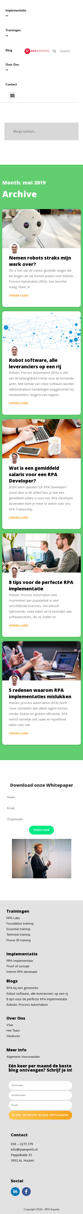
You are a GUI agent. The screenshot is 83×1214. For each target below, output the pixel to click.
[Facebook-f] (26, 1191)
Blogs (12, 981)
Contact (11, 84)
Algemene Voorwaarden (23, 1057)
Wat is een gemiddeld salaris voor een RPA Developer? (34, 474)
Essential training (18, 929)
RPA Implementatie (19, 961)
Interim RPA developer (21, 972)
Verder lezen (18, 295)
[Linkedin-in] (15, 1191)
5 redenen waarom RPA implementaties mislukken (40, 693)
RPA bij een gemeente (22, 988)
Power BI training (18, 940)
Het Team (13, 1030)
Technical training (18, 934)
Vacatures (13, 1036)
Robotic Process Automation (27, 1004)
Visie (9, 1025)
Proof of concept (17, 966)
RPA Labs (13, 918)
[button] (12, 95)
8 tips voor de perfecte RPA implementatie (41, 585)
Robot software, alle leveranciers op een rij (35, 363)
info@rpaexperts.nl (24, 1149)
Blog (9, 50)
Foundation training (19, 923)
